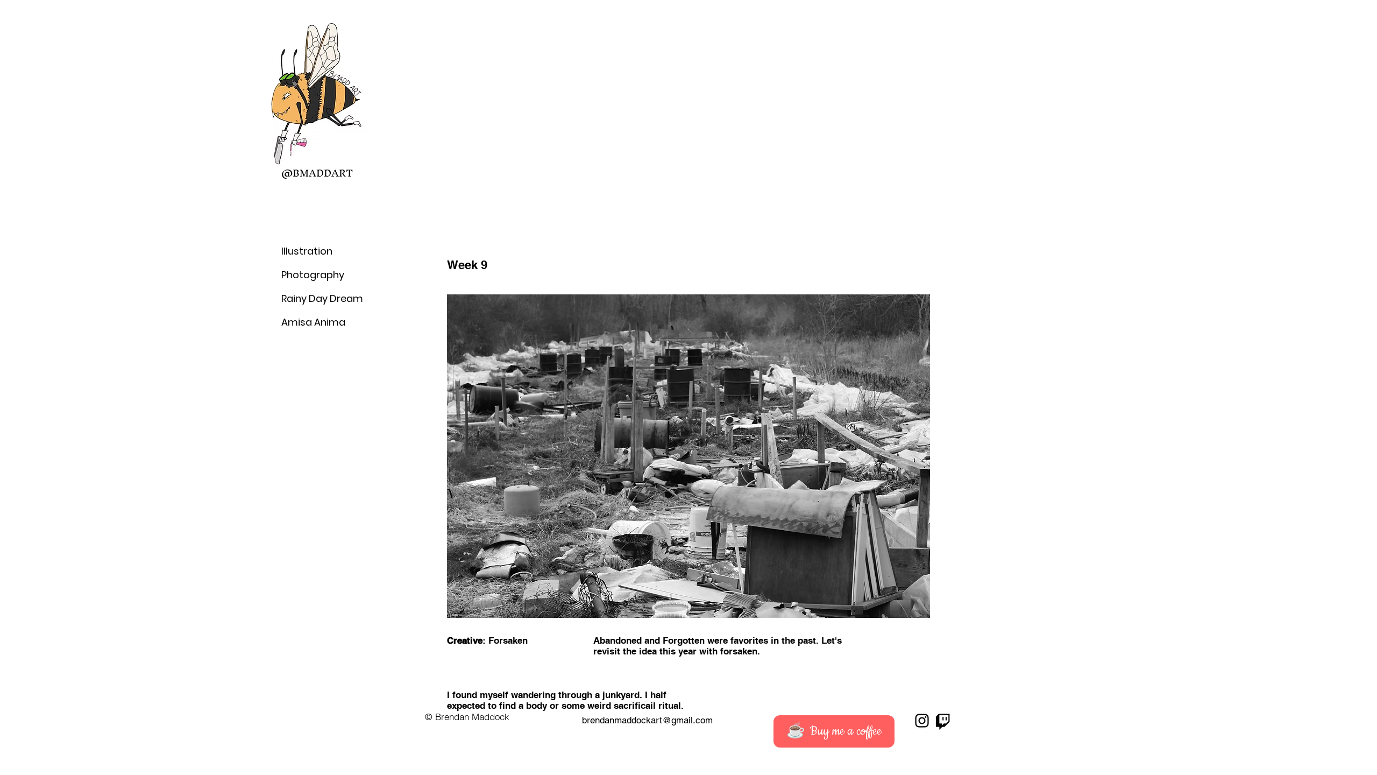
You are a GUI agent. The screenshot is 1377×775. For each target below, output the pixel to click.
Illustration (306, 251)
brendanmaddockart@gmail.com (647, 720)
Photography (307, 274)
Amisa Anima (307, 322)
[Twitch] (943, 720)
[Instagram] (922, 720)
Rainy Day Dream (307, 298)
